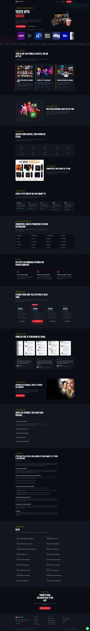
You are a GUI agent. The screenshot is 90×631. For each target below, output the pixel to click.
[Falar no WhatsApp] (87, 628)
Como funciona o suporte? (21, 437)
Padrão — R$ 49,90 (51, 620)
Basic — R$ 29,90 (51, 618)
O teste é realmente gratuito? (21, 421)
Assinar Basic (22, 321)
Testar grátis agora (21, 26)
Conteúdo (36, 618)
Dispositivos (36, 620)
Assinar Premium (52, 321)
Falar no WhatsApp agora (45, 608)
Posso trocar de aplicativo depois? (22, 441)
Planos (35, 622)
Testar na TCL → (43, 208)
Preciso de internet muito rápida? (22, 433)
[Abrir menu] (73, 2)
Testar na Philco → (55, 209)
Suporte (63, 622)
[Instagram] (19, 624)
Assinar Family (67, 321)
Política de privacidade (66, 618)
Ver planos (63, 1)
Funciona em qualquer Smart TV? (22, 429)
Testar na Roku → (67, 209)
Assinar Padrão (37, 321)
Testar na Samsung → (20, 208)
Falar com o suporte (20, 395)
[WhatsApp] (16, 624)
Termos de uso (64, 620)
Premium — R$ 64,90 (51, 622)
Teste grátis (69, 1)
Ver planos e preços (31, 26)
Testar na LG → (31, 208)
